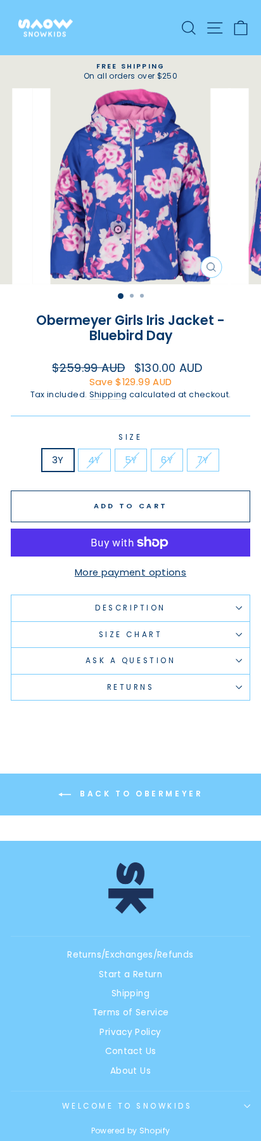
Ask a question (130, 661)
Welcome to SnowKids (127, 1106)
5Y (131, 460)
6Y (167, 460)
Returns (131, 687)
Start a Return (130, 974)
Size (130, 437)
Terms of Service (130, 1012)
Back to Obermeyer (139, 794)
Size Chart (130, 635)
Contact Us (130, 1051)
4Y (94, 460)
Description (130, 608)
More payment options (130, 572)
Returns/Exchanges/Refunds (130, 955)
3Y (58, 460)
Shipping (108, 394)
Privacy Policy (130, 1032)
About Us (130, 1071)
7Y (203, 460)
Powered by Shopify (130, 1130)
